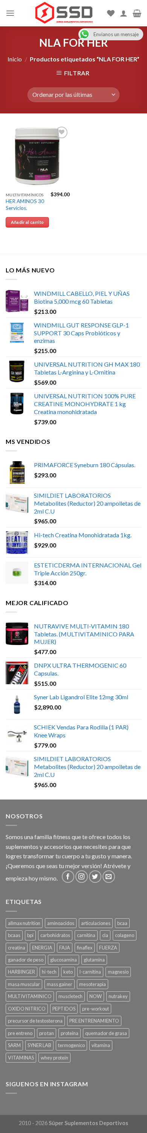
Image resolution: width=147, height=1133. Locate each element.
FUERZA (108, 948)
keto (68, 972)
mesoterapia (92, 984)
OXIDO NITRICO (27, 1009)
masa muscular (24, 984)
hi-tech (49, 972)
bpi (30, 935)
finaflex (84, 948)
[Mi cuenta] (123, 13)
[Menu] (10, 13)
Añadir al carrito (27, 222)
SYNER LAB (39, 1045)
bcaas (14, 935)
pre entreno (20, 1033)
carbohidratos (55, 935)
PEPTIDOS (63, 1009)
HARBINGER (21, 972)
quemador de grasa (106, 1033)
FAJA (64, 948)
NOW (95, 996)
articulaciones (95, 923)
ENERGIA (42, 948)
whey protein (54, 1058)
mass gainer (59, 984)
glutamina (94, 960)
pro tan (46, 1033)
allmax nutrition (24, 923)
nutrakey (118, 996)
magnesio (118, 972)
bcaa (122, 923)
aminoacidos (60, 923)
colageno (124, 935)
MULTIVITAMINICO (30, 996)
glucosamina (63, 960)
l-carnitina (90, 972)
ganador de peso (25, 960)
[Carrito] (137, 13)
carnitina (86, 935)
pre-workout (95, 1009)
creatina (16, 948)
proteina (69, 1033)
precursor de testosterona (35, 1021)
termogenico (71, 1045)
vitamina (101, 1045)
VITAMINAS (21, 1058)
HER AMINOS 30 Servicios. (25, 204)
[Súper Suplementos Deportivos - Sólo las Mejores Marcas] (63, 13)
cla (105, 935)
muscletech (70, 996)
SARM (14, 1045)
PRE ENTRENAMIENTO (94, 1021)
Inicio (15, 59)
